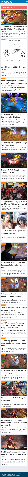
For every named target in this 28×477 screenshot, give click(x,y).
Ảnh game (3, 381)
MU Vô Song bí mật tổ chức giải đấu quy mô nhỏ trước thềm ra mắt (13, 265)
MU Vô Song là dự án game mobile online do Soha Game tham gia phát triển (14, 422)
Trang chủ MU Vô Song (11, 7)
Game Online (3, 10)
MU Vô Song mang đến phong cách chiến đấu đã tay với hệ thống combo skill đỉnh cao (12, 325)
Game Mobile (3, 39)
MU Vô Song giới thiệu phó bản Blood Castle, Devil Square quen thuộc (13, 343)
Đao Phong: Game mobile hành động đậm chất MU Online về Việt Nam (13, 454)
